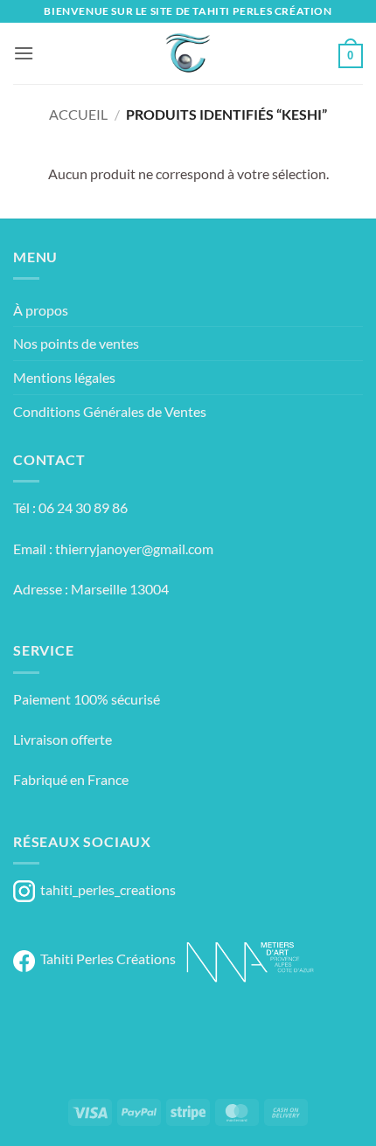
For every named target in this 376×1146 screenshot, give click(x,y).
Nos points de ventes (76, 343)
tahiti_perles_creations (105, 889)
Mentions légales (64, 377)
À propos (40, 310)
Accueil (78, 114)
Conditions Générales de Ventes (109, 411)
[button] (23, 52)
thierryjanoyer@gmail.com (134, 548)
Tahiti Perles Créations (105, 958)
